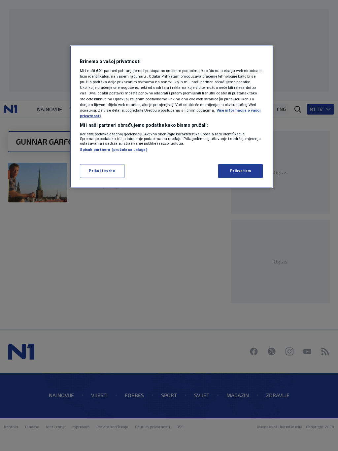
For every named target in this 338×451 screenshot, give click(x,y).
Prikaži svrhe (102, 170)
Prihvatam (240, 170)
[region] (171, 116)
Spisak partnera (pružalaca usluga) (113, 149)
